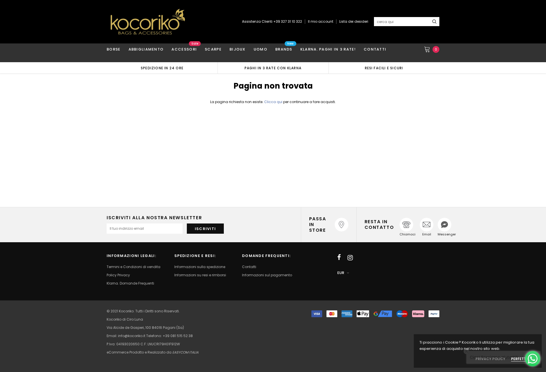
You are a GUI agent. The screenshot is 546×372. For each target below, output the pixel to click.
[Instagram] (350, 257)
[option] (162, 68)
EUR (340, 272)
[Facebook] (339, 257)
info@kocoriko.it (132, 335)
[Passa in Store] (341, 224)
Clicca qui (273, 101)
